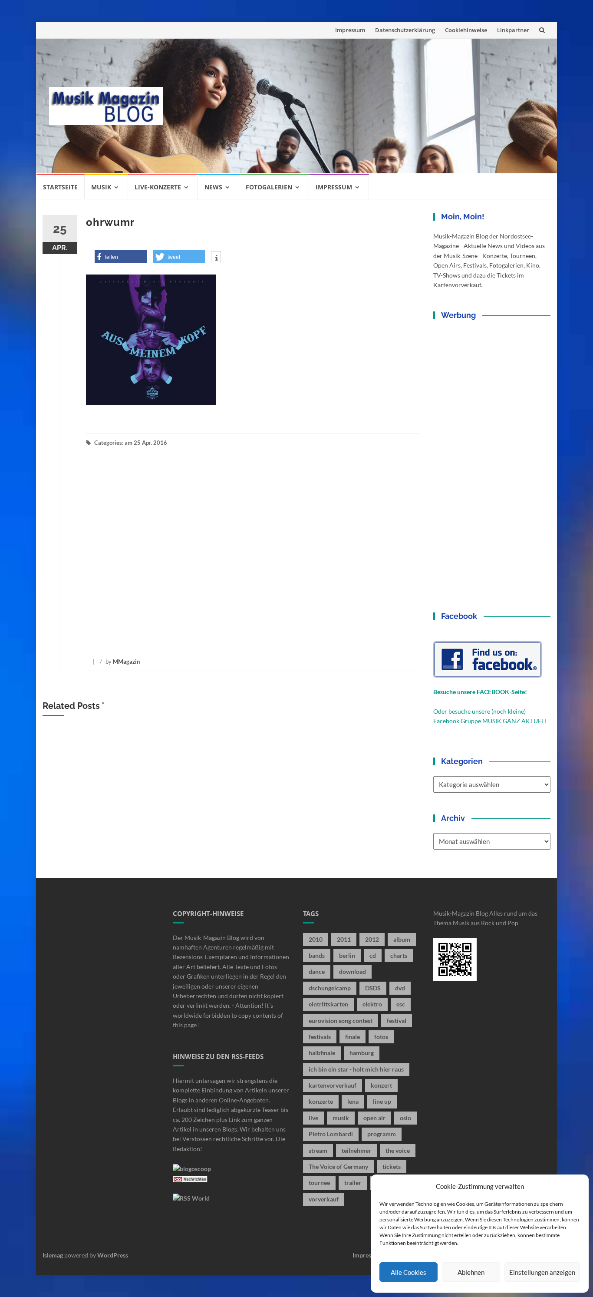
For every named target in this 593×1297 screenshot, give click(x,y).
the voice (397, 1150)
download (352, 971)
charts (398, 955)
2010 (316, 939)
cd (372, 955)
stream (318, 1150)
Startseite (60, 187)
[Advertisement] (360, 106)
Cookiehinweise (466, 30)
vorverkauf (324, 1199)
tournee (319, 1182)
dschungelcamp (330, 988)
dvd (400, 988)
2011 (344, 939)
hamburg (361, 1052)
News (213, 187)
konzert (381, 1085)
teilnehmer (356, 1150)
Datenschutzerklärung (405, 30)
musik (341, 1118)
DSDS (373, 988)
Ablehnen (471, 1272)
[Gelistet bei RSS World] (191, 1197)
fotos (381, 1036)
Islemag (53, 1255)
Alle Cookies (408, 1272)
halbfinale (322, 1052)
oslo (405, 1118)
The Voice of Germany (338, 1166)
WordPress (112, 1255)
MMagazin (126, 661)
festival (396, 1020)
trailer (352, 1182)
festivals (320, 1036)
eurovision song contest (340, 1020)
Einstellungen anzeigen (542, 1272)
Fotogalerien (269, 187)
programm (381, 1134)
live (313, 1118)
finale (352, 1036)
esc (400, 1004)
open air (374, 1118)
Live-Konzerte (158, 187)
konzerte (321, 1101)
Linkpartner (513, 30)
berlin (347, 955)
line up (382, 1101)
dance (317, 971)
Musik (101, 187)
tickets (391, 1166)
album (401, 939)
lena (353, 1101)
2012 (372, 939)
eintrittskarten (328, 1004)
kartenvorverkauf (332, 1085)
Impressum (350, 30)
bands (317, 955)
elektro (372, 1004)
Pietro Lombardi (331, 1134)
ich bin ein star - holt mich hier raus (356, 1069)
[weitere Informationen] (216, 258)
